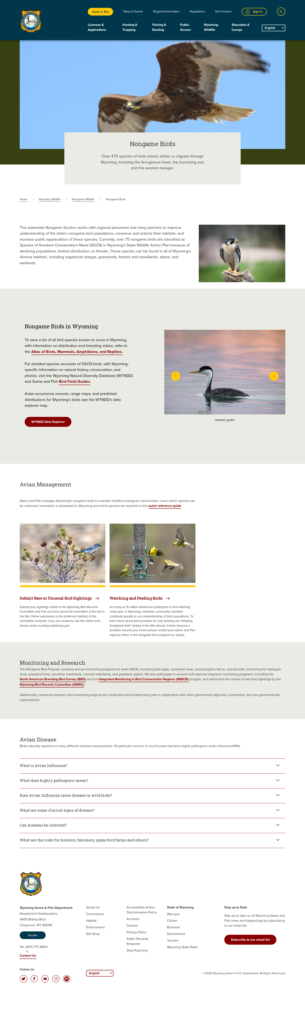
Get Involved (223, 11)
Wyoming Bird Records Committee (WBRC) (52, 684)
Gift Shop (93, 933)
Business (173, 927)
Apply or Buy (100, 12)
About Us (93, 907)
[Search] (281, 11)
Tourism (172, 940)
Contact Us (28, 955)
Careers (132, 925)
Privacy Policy (136, 932)
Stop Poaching (137, 950)
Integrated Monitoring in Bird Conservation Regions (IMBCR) (143, 679)
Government (176, 933)
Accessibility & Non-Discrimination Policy (142, 910)
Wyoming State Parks (182, 947)
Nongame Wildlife (83, 199)
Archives (133, 919)
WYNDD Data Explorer (48, 421)
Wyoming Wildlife (211, 27)
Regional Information (166, 11)
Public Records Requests (137, 941)
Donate (32, 935)
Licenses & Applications (97, 27)
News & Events (133, 11)
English (270, 28)
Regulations (197, 11)
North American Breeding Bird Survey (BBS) (53, 679)
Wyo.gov (173, 914)
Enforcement (95, 927)
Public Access (185, 27)
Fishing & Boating (159, 27)
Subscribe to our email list (250, 939)
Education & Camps (240, 27)
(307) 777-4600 (37, 946)
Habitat (91, 920)
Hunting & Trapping (129, 27)
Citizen (172, 920)
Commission (95, 914)
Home (23, 199)
